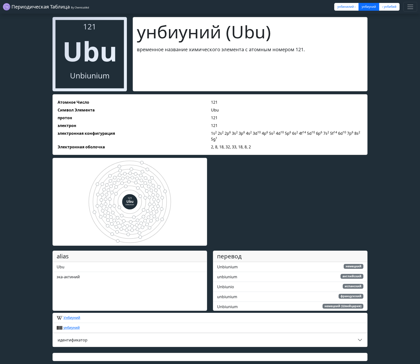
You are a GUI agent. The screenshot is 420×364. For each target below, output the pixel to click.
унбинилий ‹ (346, 7)
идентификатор (73, 340)
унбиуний (71, 327)
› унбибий (389, 7)
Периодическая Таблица (49, 6)
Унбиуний (71, 317)
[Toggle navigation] (410, 7)
